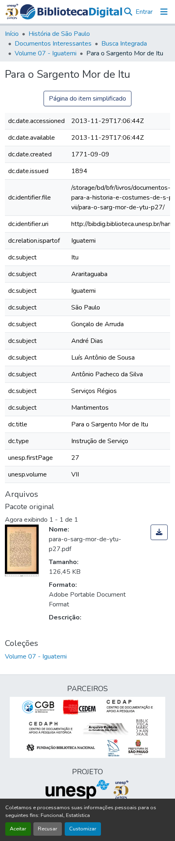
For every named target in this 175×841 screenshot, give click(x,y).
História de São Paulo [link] (59, 33)
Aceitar (18, 828)
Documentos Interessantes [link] (53, 43)
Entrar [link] (144, 11)
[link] (159, 532)
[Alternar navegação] (164, 12)
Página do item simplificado (87, 98)
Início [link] (12, 33)
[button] (71, 11)
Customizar (82, 828)
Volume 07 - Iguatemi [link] (46, 53)
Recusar (47, 828)
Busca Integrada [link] (124, 43)
